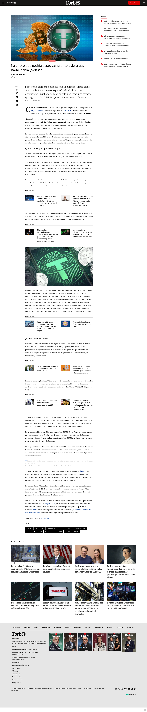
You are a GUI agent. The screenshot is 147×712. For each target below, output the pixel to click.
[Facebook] (16, 97)
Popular (104, 16)
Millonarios (99, 627)
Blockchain (40, 528)
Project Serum (50, 503)
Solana (47, 531)
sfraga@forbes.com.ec (18, 659)
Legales (29, 688)
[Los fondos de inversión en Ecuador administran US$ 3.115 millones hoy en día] (25, 591)
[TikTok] (135, 688)
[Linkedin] (16, 105)
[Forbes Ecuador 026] (129, 642)
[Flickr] (132, 688)
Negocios (77, 627)
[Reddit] (16, 101)
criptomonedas (79, 528)
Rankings (110, 627)
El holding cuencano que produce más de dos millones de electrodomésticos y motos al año (117, 45)
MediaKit (36, 688)
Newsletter (130, 627)
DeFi (28, 531)
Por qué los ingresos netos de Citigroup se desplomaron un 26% (47, 403)
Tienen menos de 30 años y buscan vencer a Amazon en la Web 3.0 (47, 369)
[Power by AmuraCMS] (131, 694)
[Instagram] (122, 688)
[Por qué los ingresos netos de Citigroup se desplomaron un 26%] (29, 402)
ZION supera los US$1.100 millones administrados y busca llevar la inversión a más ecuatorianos (117, 65)
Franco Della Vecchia (18, 74)
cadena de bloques (55, 528)
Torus (35, 509)
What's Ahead (67, 110)
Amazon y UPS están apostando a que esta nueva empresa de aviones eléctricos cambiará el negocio (47, 326)
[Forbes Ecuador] (73, 2)
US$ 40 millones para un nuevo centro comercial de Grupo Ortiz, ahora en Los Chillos (117, 22)
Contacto (43, 688)
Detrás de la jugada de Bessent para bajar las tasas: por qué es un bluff (56, 569)
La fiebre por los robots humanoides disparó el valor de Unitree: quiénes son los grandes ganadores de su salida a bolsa (121, 572)
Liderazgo (57, 627)
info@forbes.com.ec (40, 643)
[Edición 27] (114, 642)
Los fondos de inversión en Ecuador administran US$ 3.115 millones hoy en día (25, 605)
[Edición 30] (70, 642)
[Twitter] (16, 93)
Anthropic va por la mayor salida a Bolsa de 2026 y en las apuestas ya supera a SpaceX (88, 569)
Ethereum (38, 531)
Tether (67, 531)
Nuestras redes (71, 688)
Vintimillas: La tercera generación (117, 58)
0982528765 (16, 674)
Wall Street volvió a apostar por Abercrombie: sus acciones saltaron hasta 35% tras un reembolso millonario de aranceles (89, 608)
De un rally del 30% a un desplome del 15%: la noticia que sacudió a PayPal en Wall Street (25, 569)
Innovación (46, 627)
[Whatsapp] (16, 90)
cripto (68, 528)
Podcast (27, 627)
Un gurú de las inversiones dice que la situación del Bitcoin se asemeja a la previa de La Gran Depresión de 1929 (83, 201)
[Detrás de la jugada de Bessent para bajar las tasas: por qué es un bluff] (57, 554)
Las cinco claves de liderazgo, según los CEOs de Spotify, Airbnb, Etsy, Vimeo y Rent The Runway (82, 233)
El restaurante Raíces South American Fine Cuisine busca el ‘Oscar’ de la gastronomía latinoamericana (116, 37)
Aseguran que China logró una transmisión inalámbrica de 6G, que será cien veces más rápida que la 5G (47, 201)
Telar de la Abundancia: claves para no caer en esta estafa (83, 324)
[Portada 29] (85, 642)
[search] (144, 2)
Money (67, 627)
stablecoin (58, 531)
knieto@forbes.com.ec (18, 654)
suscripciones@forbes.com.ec (20, 665)
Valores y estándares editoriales (56, 688)
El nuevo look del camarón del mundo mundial (116, 52)
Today (36, 627)
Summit (120, 627)
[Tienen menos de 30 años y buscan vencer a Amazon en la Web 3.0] (29, 368)
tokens (76, 531)
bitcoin (29, 528)
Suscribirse (134, 3)
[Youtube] (125, 688)
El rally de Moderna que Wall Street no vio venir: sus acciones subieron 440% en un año (57, 605)
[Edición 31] (55, 642)
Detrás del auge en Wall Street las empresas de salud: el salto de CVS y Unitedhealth (120, 605)
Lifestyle (88, 627)
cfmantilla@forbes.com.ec (32, 649)
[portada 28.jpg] (99, 642)
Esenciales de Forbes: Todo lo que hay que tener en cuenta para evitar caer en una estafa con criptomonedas (83, 405)
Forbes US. (45, 518)
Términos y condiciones (18, 688)
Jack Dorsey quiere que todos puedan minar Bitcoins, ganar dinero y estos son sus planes (82, 370)
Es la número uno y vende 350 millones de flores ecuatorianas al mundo (117, 30)
